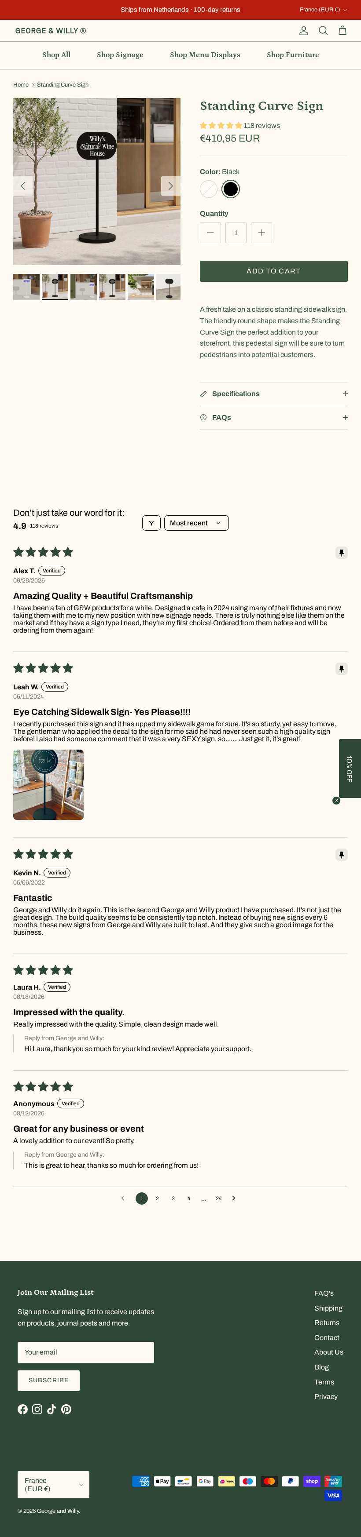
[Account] (302, 30)
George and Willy (58, 1511)
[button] (221, 125)
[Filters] (151, 523)
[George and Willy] (50, 30)
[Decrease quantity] (210, 232)
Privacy (326, 1396)
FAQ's (324, 1293)
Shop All (56, 55)
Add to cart (274, 271)
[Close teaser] (336, 800)
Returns (326, 1322)
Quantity (214, 213)
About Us (328, 1352)
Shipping (328, 1308)
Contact (326, 1337)
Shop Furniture (293, 55)
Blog (321, 1367)
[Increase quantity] (261, 232)
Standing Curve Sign (62, 85)
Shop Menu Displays (205, 55)
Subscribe (49, 1380)
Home (21, 85)
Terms (324, 1382)
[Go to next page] (236, 1198)
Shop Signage (120, 55)
